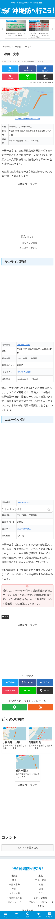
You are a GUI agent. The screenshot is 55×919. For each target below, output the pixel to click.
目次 (23, 236)
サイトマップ (14, 902)
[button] (49, 510)
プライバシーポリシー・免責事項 (40, 904)
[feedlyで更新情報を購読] (14, 707)
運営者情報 (27, 910)
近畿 (40, 884)
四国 (40, 889)
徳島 (6, 617)
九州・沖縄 (14, 893)
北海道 (14, 875)
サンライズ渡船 (29, 243)
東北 (40, 875)
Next (52, 29)
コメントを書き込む (27, 847)
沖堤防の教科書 (14, 897)
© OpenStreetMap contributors (27, 119)
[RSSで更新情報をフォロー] (40, 707)
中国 (14, 889)
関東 (14, 880)
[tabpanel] (16, 28)
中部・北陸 (40, 880)
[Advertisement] (27, 207)
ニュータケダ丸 (29, 247)
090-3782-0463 (23, 502)
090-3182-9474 (23, 344)
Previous (2, 29)
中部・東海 (14, 884)
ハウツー (40, 893)
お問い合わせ (40, 897)
